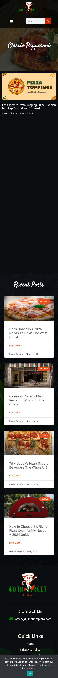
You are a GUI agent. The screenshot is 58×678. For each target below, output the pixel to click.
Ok (29, 673)
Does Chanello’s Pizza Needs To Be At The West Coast (28, 333)
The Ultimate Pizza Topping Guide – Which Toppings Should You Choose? (29, 106)
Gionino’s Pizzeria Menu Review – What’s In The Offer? (27, 400)
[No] (54, 666)
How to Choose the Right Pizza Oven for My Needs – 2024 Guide (28, 531)
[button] (11, 21)
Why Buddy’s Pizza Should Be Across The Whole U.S (28, 465)
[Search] (48, 21)
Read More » (15, 345)
